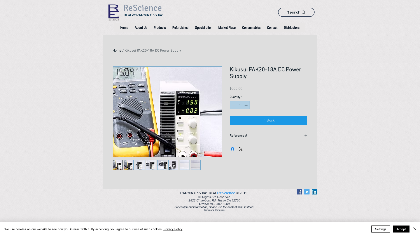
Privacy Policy (172, 229)
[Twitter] (307, 191)
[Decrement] (233, 105)
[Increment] (246, 105)
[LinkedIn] (314, 191)
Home (117, 51)
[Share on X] (240, 149)
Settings (380, 229)
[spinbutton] (240, 105)
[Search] (303, 12)
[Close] (414, 229)
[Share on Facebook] (232, 149)
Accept (401, 229)
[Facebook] (299, 191)
